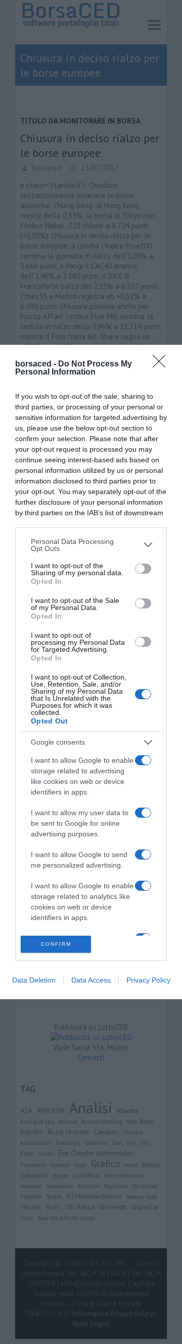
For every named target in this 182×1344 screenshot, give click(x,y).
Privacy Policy (148, 980)
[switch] (143, 569)
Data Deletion (34, 980)
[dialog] (91, 672)
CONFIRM (56, 944)
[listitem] (91, 545)
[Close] (162, 364)
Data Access (91, 980)
